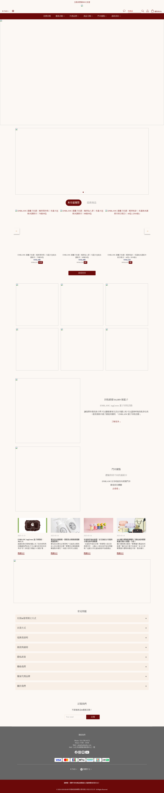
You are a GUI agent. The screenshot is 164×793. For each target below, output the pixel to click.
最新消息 (115, 16)
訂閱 (93, 717)
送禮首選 (47, 16)
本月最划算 (74, 202)
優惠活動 (59, 16)
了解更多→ (116, 422)
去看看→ (116, 489)
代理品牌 (73, 16)
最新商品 (91, 202)
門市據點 (101, 16)
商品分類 (87, 16)
